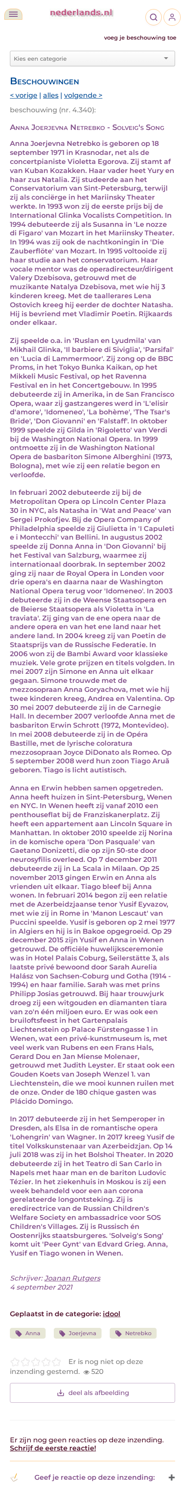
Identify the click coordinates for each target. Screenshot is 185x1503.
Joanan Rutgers (72, 1278)
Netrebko (138, 1333)
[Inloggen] (172, 17)
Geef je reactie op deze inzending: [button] (94, 1477)
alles (51, 95)
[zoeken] (153, 17)
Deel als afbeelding (98, 1393)
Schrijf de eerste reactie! (53, 1448)
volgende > (83, 95)
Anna (32, 1333)
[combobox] (87, 58)
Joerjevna (82, 1333)
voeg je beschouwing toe (140, 37)
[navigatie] (13, 14)
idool (111, 1314)
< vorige (23, 95)
